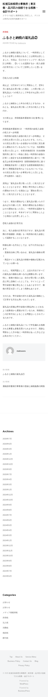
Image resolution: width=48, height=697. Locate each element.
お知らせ (6, 602)
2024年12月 (8, 495)
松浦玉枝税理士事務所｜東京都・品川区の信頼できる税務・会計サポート (20, 7)
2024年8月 (7, 510)
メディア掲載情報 (10, 613)
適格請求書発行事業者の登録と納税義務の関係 (24, 386)
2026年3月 (7, 449)
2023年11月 (8, 551)
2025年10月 (8, 464)
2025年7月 (7, 474)
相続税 (5, 633)
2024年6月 (7, 520)
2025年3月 (7, 485)
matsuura (22, 43)
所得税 (5, 32)
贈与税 (5, 638)
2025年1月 (7, 490)
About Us (19, 657)
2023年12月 (8, 546)
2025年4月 (7, 479)
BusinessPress (24, 691)
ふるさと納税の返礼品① (14, 374)
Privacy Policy (24, 665)
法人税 (5, 623)
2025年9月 (7, 469)
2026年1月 (7, 454)
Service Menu (30, 657)
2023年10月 (8, 556)
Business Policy (14, 661)
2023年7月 (7, 571)
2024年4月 (7, 530)
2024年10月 (8, 500)
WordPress (24, 684)
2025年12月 (8, 459)
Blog (36, 661)
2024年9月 (7, 505)
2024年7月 (7, 515)
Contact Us (27, 661)
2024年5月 (7, 525)
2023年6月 (7, 576)
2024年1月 (7, 540)
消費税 (5, 628)
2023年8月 (7, 566)
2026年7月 (7, 439)
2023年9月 (7, 561)
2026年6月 (7, 444)
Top (11, 657)
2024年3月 (7, 535)
